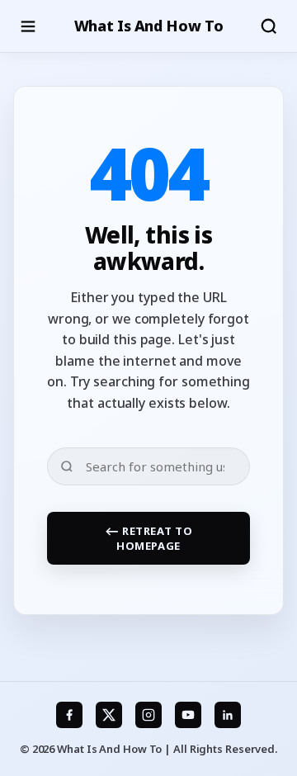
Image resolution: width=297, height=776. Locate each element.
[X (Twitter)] (109, 715)
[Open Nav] (28, 26)
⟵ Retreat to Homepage (149, 538)
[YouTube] (188, 715)
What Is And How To (149, 25)
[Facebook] (69, 715)
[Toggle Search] (269, 26)
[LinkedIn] (227, 715)
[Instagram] (148, 715)
